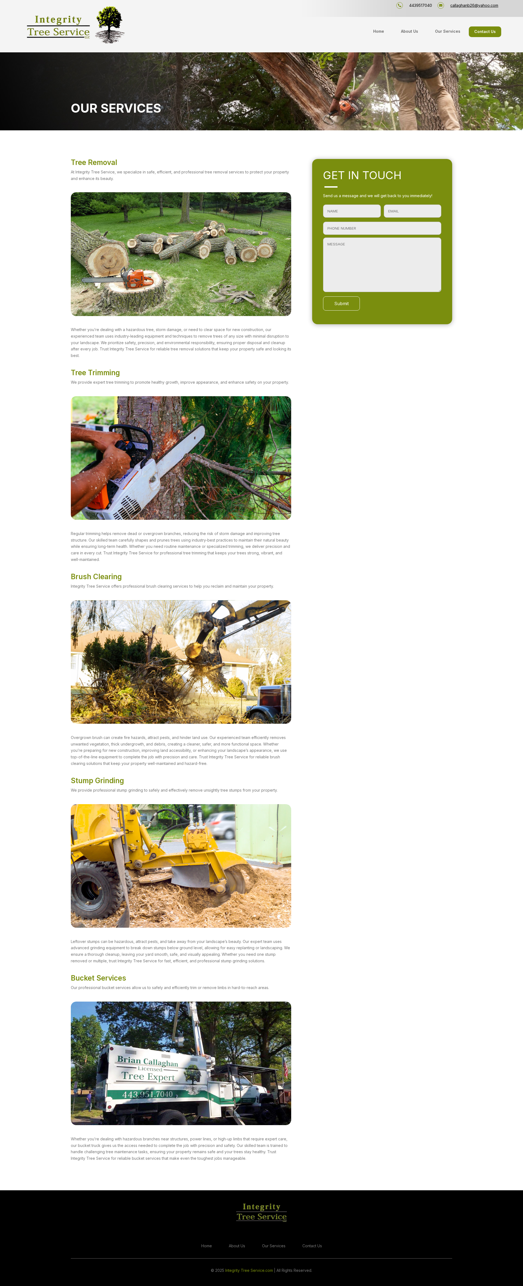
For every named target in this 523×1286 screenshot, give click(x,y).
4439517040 (420, 5)
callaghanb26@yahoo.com (474, 5)
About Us (409, 31)
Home (378, 31)
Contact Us (485, 32)
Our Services (447, 31)
